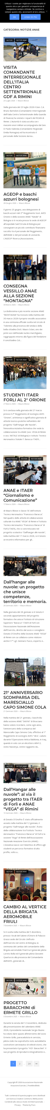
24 (29, 1063)
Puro (33, 1105)
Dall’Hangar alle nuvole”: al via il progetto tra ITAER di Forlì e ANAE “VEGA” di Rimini (22, 799)
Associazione (12, 459)
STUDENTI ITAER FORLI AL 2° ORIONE (24, 397)
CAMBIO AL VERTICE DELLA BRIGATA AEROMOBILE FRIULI (24, 914)
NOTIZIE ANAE (21, 40)
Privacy (18, 1105)
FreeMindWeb (34, 1085)
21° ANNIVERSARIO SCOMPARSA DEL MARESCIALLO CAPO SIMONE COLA (24, 700)
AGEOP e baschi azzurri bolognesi (21, 197)
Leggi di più (30, 17)
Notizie (9, 40)
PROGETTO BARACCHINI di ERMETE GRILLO (20, 1007)
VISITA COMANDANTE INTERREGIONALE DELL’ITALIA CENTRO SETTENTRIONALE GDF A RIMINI (22, 82)
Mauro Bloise (23, 100)
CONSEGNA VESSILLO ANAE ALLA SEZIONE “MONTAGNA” (20, 293)
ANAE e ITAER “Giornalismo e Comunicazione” (20, 495)
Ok (14, 17)
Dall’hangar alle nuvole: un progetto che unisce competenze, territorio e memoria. (25, 592)
